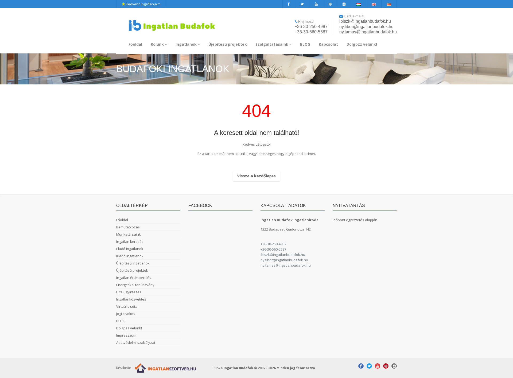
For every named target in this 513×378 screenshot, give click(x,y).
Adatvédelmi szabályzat (135, 342)
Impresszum (126, 335)
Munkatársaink (128, 234)
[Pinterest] (330, 4)
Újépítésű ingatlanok (133, 263)
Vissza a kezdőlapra (256, 175)
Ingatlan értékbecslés (133, 277)
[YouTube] (316, 4)
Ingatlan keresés (129, 241)
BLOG (305, 44)
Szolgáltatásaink (271, 44)
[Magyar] (358, 4)
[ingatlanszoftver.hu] (164, 367)
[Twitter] (302, 4)
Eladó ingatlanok (129, 248)
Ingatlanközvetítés (131, 299)
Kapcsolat (328, 44)
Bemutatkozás (128, 227)
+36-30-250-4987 (311, 26)
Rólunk (157, 44)
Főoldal (135, 44)
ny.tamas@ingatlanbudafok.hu (368, 32)
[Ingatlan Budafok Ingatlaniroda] (171, 23)
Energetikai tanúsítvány (135, 284)
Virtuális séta (126, 306)
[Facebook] (288, 4)
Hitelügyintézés (128, 292)
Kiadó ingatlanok (129, 256)
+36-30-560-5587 (311, 32)
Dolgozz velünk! (362, 44)
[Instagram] (344, 4)
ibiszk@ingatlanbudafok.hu (365, 21)
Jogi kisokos (125, 313)
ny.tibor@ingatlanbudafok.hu (366, 26)
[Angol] (374, 4)
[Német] (389, 4)
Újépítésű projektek (227, 44)
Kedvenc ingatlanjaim (143, 4)
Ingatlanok (186, 44)
